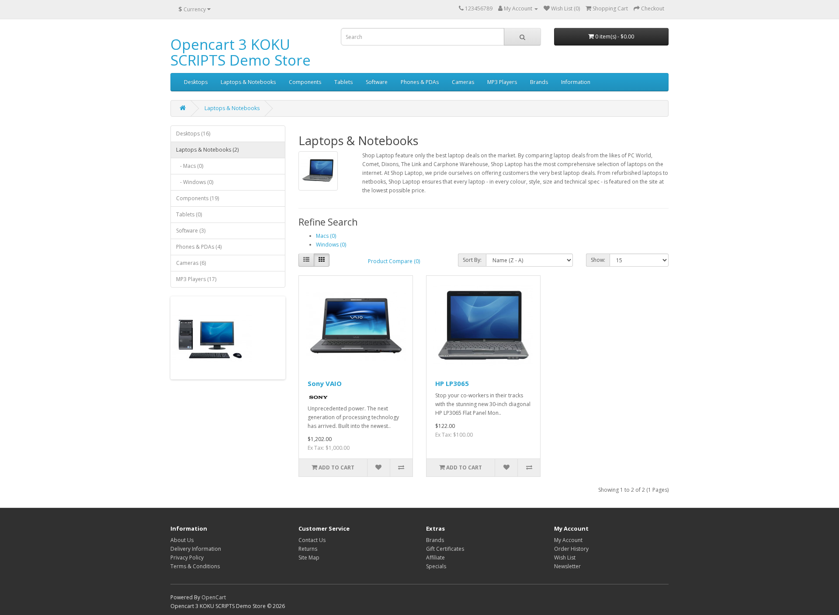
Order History (571, 548)
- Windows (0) (194, 182)
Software (377, 82)
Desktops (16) (193, 133)
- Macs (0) (189, 166)
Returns (307, 548)
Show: (598, 260)
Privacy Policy (187, 557)
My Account (568, 540)
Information (575, 82)
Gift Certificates (445, 548)
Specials (436, 566)
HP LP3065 (452, 383)
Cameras (463, 82)
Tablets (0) (189, 214)
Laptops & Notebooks (248, 82)
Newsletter (567, 566)
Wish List (565, 557)
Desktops (196, 82)
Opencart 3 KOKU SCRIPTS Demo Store (240, 52)
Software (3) (190, 230)
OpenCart (213, 597)
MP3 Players (502, 82)
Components (305, 82)
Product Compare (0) (394, 261)
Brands (539, 82)
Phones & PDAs (420, 82)
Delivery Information (195, 548)
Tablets (343, 82)
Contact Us (312, 540)
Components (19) (197, 198)
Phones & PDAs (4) (199, 246)
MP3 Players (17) (196, 279)
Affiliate (435, 557)
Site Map (308, 557)
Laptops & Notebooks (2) (207, 149)
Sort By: (472, 260)
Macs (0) (326, 236)
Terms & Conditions (195, 566)
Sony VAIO (325, 383)
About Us (182, 540)
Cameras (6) (191, 263)
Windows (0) (331, 244)
